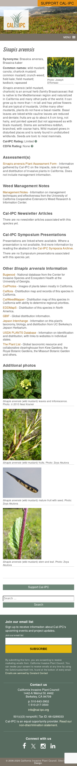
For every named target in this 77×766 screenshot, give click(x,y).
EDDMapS (10, 307)
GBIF (6, 316)
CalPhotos (9, 286)
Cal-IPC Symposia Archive (55, 248)
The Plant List (11, 344)
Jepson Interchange (15, 321)
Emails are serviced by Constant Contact (26, 673)
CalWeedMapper (14, 299)
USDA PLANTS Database (19, 332)
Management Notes (15, 192)
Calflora (8, 291)
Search (38, 604)
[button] (67, 37)
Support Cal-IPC (57, 3)
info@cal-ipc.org (38, 710)
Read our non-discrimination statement (45, 723)
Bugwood (9, 274)
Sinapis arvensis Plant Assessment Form (30, 163)
